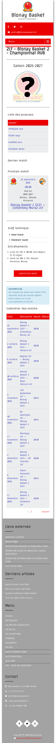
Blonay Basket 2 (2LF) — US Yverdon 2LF (25, 458)
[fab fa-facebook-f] (8, 26)
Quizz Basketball (13, 656)
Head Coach (17, 234)
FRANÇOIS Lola (15, 129)
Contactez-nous (28, 273)
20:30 (36, 328)
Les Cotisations (13, 634)
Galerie (9, 647)
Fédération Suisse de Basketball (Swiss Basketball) (25, 552)
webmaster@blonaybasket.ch (29, 738)
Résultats (47, 316)
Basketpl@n (11, 542)
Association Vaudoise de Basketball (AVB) (26, 546)
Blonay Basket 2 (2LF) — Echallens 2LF (25, 498)
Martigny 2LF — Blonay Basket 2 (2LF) (24, 439)
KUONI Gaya (14, 135)
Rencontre (26, 316)
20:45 (36, 398)
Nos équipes (11, 620)
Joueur (12, 122)
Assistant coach (19, 240)
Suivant (45, 511)
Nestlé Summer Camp (16, 652)
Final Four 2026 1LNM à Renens (19, 598)
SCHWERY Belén (16, 149)
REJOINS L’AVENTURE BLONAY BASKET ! (21, 593)
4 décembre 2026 (12, 458)
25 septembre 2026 (13, 328)
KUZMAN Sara (15, 142)
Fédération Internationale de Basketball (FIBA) (26, 560)
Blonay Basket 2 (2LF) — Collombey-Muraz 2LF (28, 206)
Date (10, 316)
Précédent (12, 511)
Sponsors (9, 638)
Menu (11, 41)
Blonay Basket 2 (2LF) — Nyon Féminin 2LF (26, 377)
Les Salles (10, 629)
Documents (11, 643)
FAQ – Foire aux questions (18, 665)
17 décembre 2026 (12, 498)
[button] (28, 234)
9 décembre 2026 (12, 478)
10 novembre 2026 (12, 419)
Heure (37, 316)
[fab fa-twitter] (15, 26)
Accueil (9, 616)
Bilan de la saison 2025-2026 (17, 589)
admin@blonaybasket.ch (23, 32)
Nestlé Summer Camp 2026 (17, 584)
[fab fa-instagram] (21, 26)
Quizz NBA (10, 661)
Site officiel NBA (13, 566)
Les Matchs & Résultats (17, 625)
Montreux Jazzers (14, 537)
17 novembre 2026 (12, 439)
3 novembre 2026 (12, 398)
